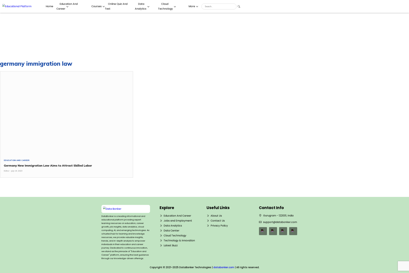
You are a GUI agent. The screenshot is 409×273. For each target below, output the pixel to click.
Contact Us (218, 220)
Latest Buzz (171, 245)
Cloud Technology (175, 235)
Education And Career (17, 160)
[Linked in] (273, 231)
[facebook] (263, 231)
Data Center (171, 230)
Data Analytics (173, 225)
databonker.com (223, 267)
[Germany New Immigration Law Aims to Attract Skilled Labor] (66, 112)
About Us (216, 216)
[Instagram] (293, 231)
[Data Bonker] (123, 209)
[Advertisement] (204, 36)
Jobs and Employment (178, 220)
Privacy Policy (219, 225)
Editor (6, 171)
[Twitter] (283, 231)
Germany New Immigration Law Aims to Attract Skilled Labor (48, 165)
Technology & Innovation (179, 240)
